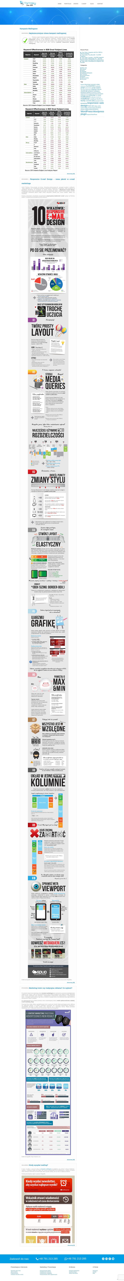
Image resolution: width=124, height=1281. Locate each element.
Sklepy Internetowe (73, 1273)
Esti (87, 86)
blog (86, 84)
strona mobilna (85, 109)
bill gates (82, 84)
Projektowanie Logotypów (46, 1273)
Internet (99, 89)
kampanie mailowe (86, 92)
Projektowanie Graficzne (45, 1272)
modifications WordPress (96, 97)
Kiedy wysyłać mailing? (38, 1165)
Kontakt (94, 1272)
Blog (94, 1273)
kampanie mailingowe (46, 1169)
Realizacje (95, 1270)
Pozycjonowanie (85, 75)
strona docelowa (96, 107)
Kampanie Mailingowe (86, 73)
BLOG (92, 3)
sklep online (97, 106)
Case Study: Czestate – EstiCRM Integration (93, 57)
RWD (89, 106)
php (93, 101)
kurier (87, 95)
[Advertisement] (93, 37)
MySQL (83, 101)
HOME (59, 3)
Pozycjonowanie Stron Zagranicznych (48, 1274)
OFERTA (75, 3)
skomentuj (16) (71, 1159)
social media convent (86, 107)
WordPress (87, 111)
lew (96, 95)
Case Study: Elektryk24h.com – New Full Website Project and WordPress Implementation (92, 59)
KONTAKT (100, 3)
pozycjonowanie (99, 100)
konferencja (91, 93)
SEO (92, 106)
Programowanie (14, 1273)
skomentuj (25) (71, 982)
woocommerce (93, 109)
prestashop (84, 103)
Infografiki (83, 71)
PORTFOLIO (67, 3)
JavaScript (84, 91)
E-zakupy (83, 69)
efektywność (83, 86)
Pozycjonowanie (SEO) (45, 1270)
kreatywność (97, 93)
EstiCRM (92, 86)
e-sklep (98, 84)
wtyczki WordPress (92, 114)
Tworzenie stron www (15, 1270)
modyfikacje (85, 99)
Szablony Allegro (73, 1272)
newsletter (89, 100)
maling (99, 95)
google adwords (88, 87)
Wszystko (83, 79)
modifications (85, 97)
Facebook (97, 86)
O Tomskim (84, 74)
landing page (91, 95)
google (83, 88)
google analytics (96, 87)
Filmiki (83, 70)
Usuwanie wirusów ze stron (17, 1274)
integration (94, 89)
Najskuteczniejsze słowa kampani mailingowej (47, 33)
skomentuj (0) (71, 1245)
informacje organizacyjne (86, 89)
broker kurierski (91, 84)
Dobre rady (84, 67)
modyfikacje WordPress (96, 99)
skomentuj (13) (71, 173)
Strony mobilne (85, 78)
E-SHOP (84, 3)
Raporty (83, 76)
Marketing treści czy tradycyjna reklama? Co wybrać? (50, 988)
